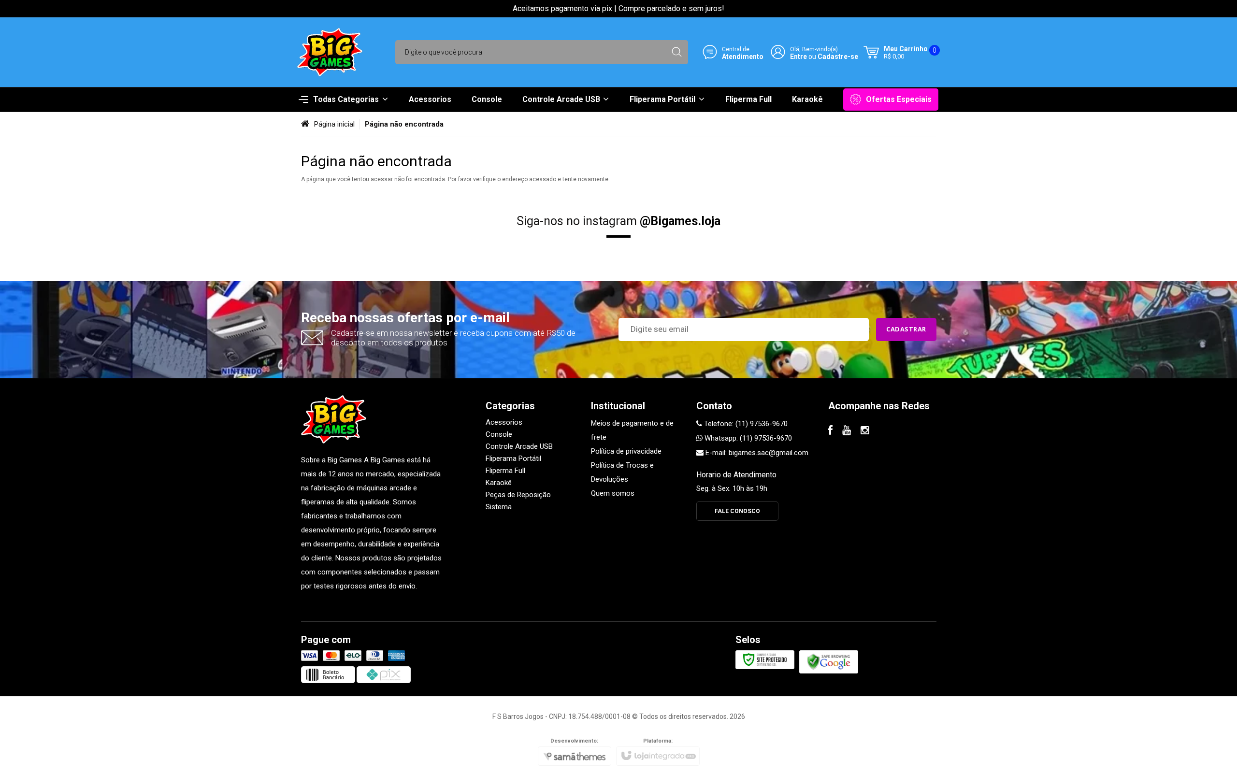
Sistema (499, 506)
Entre (798, 56)
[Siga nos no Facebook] (830, 431)
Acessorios (504, 422)
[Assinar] (906, 329)
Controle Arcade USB (519, 446)
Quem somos (612, 493)
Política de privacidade (626, 451)
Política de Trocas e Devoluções (622, 472)
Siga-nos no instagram (618, 221)
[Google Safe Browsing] (828, 661)
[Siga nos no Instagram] (865, 431)
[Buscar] (676, 52)
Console (499, 434)
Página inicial (334, 124)
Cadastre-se (838, 56)
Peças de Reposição (518, 494)
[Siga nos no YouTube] (846, 431)
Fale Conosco (737, 511)
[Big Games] (329, 52)
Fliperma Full (505, 470)
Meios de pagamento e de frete (632, 430)
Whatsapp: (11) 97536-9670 (747, 438)
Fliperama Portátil (513, 458)
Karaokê (499, 482)
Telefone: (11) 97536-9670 (745, 423)
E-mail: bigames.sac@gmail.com (756, 452)
